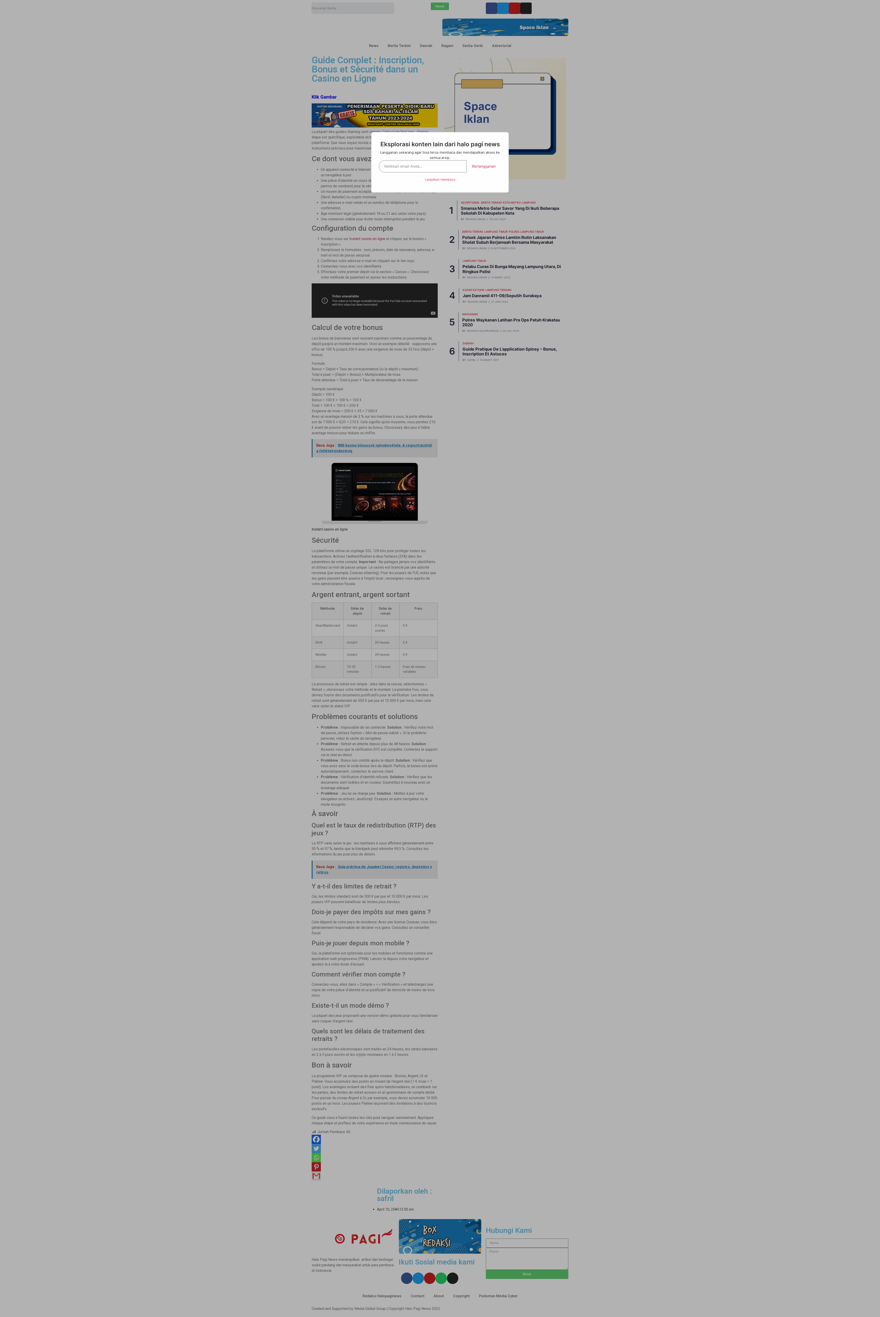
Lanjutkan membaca (440, 179)
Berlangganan (484, 166)
